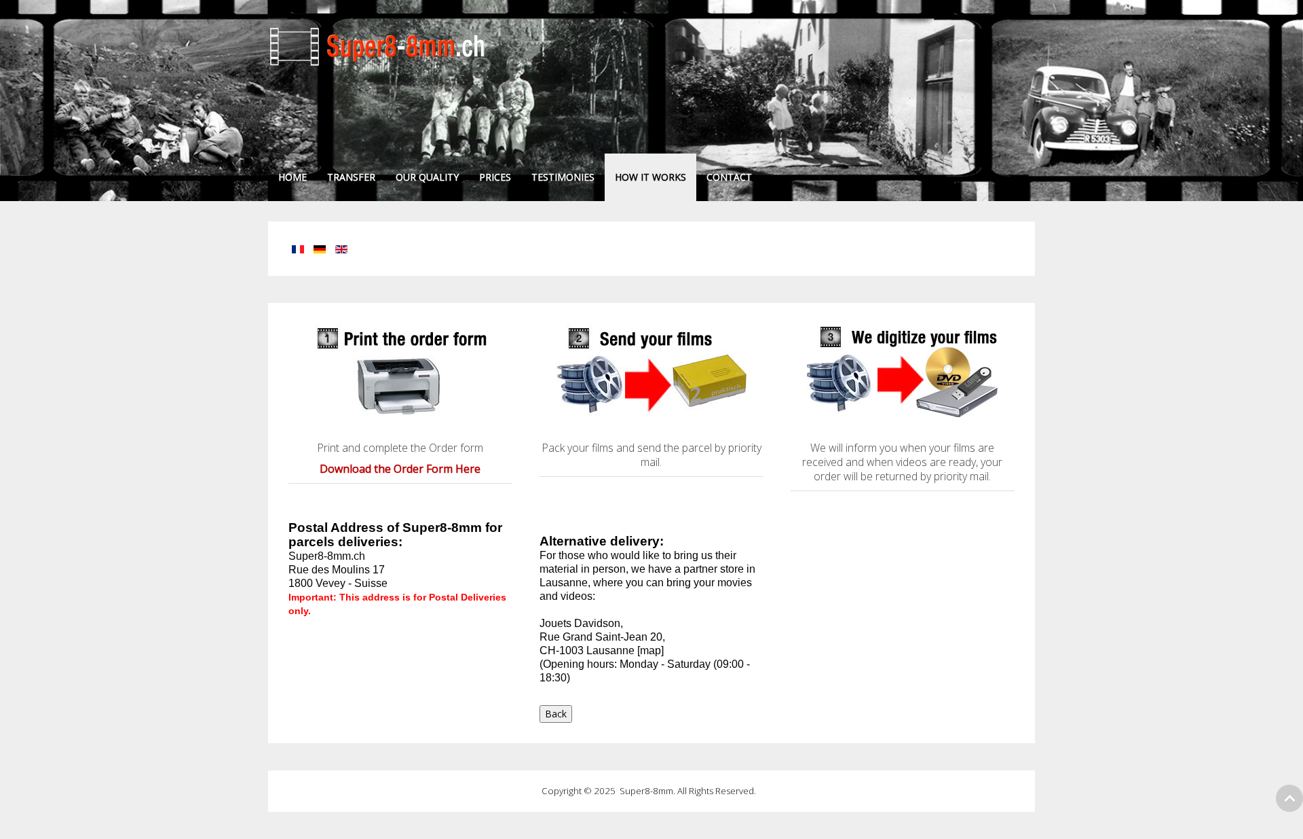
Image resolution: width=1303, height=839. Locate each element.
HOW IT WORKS (650, 177)
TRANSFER (351, 177)
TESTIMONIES (562, 177)
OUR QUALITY (427, 177)
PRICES (495, 177)
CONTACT (729, 177)
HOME (292, 177)
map (650, 650)
